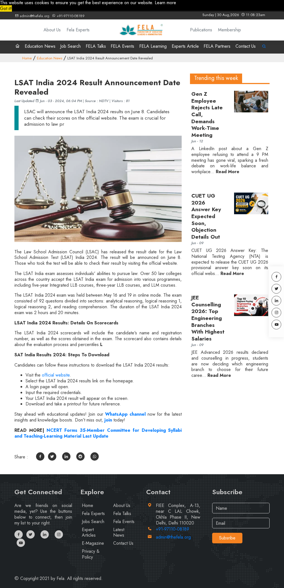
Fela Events (124, 521)
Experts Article (185, 46)
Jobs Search (93, 521)
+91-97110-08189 (70, 16)
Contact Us (245, 46)
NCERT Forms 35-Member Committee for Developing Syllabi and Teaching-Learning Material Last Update (98, 433)
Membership (229, 30)
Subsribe (227, 538)
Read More (227, 172)
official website (56, 375)
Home (27, 58)
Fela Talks (122, 513)
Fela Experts (78, 30)
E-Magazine (93, 543)
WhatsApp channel (126, 414)
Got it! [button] (6, 8)
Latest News (118, 532)
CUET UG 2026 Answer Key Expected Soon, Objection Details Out (206, 217)
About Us (52, 30)
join (107, 420)
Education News (40, 46)
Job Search (70, 46)
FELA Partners (217, 46)
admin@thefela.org (34, 16)
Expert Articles (89, 532)
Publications (201, 30)
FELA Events (122, 46)
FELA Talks (96, 46)
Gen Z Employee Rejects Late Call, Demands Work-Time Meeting (207, 115)
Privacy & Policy (91, 554)
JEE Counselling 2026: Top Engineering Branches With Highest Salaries (207, 318)
